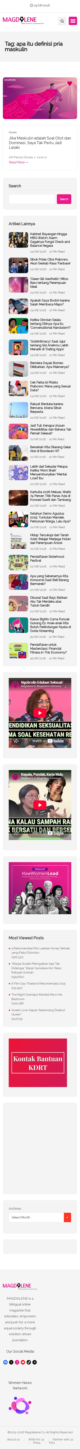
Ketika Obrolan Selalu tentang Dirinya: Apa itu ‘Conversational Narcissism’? (50, 323)
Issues (13, 132)
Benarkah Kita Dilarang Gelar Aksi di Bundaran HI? (50, 449)
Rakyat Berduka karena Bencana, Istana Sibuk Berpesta (46, 408)
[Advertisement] (40, 1148)
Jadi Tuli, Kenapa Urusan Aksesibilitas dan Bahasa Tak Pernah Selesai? (50, 429)
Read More (17, 162)
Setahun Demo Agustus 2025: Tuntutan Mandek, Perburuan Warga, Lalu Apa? (50, 517)
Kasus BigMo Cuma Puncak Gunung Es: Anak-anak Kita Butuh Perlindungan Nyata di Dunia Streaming (50, 625)
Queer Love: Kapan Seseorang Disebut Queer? (38, 1012)
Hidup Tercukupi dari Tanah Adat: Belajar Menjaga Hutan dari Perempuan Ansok (50, 539)
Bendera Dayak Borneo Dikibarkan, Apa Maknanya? (49, 365)
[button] (73, 21)
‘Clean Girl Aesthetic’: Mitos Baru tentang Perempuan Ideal (49, 282)
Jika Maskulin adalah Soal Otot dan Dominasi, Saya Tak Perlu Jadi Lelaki (40, 143)
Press (36, 1442)
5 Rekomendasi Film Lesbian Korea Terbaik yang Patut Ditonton (40, 951)
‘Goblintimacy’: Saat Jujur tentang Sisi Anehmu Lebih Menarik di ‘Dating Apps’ (49, 345)
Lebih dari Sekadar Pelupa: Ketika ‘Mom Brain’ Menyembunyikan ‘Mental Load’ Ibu (49, 472)
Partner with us (63, 1439)
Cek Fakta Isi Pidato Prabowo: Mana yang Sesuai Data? (50, 386)
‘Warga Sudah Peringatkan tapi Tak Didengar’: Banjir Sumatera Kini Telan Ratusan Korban (36, 968)
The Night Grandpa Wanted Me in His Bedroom (36, 997)
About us (13, 1439)
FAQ (52, 1442)
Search (15, 186)
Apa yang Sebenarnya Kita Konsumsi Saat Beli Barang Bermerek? (49, 580)
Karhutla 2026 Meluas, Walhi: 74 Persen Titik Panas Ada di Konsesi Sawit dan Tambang (50, 496)
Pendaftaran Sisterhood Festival (47, 558)
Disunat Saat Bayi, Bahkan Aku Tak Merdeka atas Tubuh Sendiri (48, 601)
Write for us (36, 1439)
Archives (15, 1208)
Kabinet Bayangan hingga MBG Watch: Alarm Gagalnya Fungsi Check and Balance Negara (50, 239)
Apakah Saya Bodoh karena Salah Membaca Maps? (50, 302)
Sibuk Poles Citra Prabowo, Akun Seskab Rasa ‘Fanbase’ (50, 261)
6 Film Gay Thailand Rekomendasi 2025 (38, 983)
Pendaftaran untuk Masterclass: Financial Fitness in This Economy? (48, 648)
